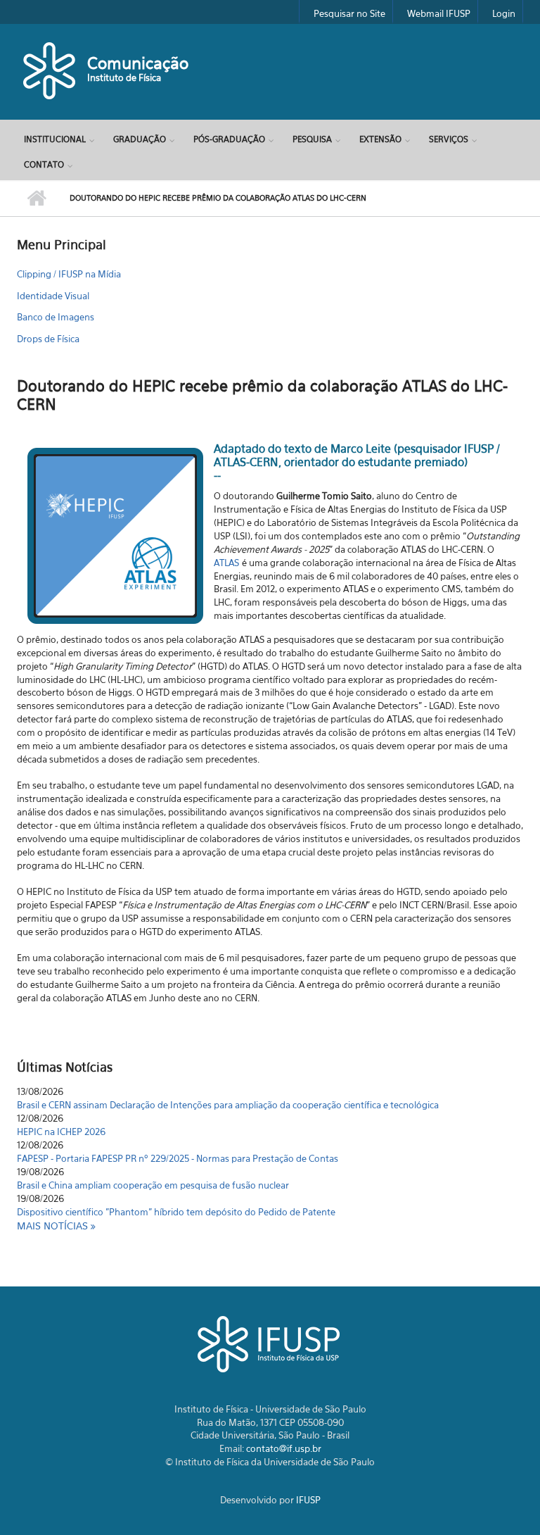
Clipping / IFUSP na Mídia (69, 274)
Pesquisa (312, 139)
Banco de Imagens (55, 316)
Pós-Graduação (229, 139)
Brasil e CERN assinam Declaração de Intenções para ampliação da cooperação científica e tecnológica (228, 1092)
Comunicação (137, 63)
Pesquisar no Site (349, 13)
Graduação (139, 139)
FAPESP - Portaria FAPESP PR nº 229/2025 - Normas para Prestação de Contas (177, 1146)
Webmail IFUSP (438, 13)
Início (36, 198)
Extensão (380, 139)
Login (503, 13)
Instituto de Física (124, 77)
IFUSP (308, 1499)
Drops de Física (48, 338)
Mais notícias (54, 1226)
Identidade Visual (53, 295)
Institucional (55, 139)
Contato (44, 164)
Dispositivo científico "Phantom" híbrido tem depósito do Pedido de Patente (176, 1199)
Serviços (448, 139)
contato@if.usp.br (283, 1448)
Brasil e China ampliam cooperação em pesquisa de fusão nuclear (153, 1173)
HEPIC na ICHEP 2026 (61, 1119)
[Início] (50, 69)
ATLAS (226, 562)
